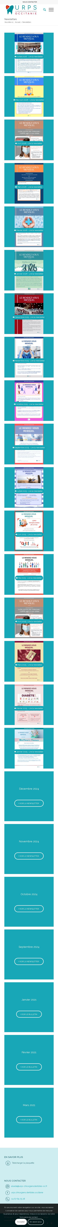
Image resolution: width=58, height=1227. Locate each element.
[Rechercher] (43, 9)
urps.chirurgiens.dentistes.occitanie (27, 1192)
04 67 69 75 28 (18, 1199)
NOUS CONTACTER (30, 2)
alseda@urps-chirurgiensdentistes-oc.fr (29, 1186)
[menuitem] (29, 2)
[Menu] (50, 9)
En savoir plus (36, 1222)
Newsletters (10, 19)
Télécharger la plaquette (23, 1163)
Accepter (21, 1222)
